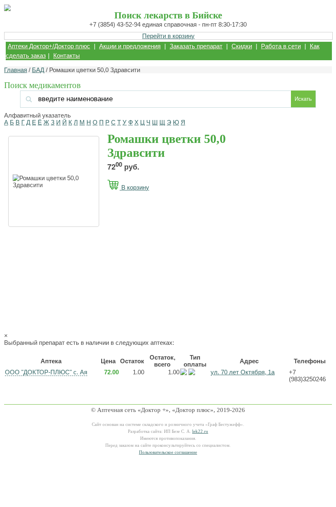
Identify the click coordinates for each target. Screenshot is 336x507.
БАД (38, 69)
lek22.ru (200, 431)
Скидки (242, 46)
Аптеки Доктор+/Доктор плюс (49, 46)
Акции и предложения (130, 46)
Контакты (66, 55)
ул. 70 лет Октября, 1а (243, 372)
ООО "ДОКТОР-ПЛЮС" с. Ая (46, 372)
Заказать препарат (196, 46)
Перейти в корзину (168, 35)
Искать (303, 99)
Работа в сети (281, 46)
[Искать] (79, 98)
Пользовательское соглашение (168, 452)
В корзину (134, 187)
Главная (15, 69)
